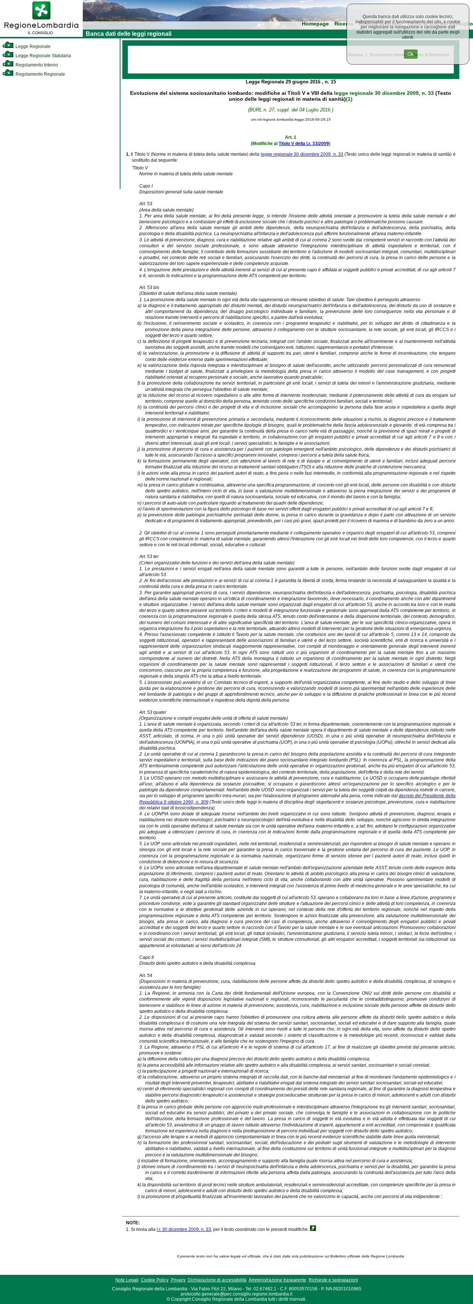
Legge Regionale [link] (32, 46)
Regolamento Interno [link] (36, 65)
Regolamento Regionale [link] (39, 74)
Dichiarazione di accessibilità (217, 1280)
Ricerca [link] (343, 24)
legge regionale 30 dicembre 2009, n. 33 (384, 93)
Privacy (178, 1280)
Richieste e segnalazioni (333, 1280)
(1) (349, 99)
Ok (411, 54)
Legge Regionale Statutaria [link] (42, 55)
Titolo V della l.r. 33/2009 (304, 143)
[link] (41, 35)
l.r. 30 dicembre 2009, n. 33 (184, 1229)
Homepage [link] (315, 24)
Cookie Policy (155, 1280)
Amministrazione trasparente (277, 1280)
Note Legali (127, 1280)
